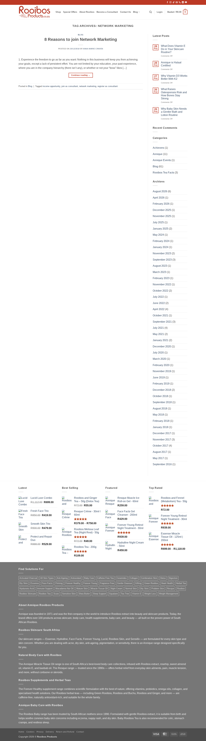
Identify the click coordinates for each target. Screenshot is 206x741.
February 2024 (161, 241)
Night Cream (116, 588)
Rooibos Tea (45, 593)
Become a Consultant (107, 12)
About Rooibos (86, 12)
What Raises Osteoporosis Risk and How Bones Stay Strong (174, 94)
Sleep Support (99, 593)
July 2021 (158, 327)
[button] (160, 12)
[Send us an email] (177, 2)
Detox (163, 578)
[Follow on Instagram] (170, 2)
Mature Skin (82, 588)
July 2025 (158, 222)
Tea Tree (125, 593)
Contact (80, 732)
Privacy (40, 732)
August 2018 (160, 408)
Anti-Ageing (62, 578)
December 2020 (162, 346)
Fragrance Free (107, 583)
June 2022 (159, 303)
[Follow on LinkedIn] (183, 2)
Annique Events (162, 160)
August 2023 (160, 265)
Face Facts (47, 583)
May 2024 (158, 234)
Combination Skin (149, 578)
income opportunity (51, 86)
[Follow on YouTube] (186, 2)
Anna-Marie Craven (93, 49)
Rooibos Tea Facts (163, 172)
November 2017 (162, 439)
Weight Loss (150, 593)
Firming (59, 583)
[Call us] (180, 2)
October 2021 (160, 315)
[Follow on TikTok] (174, 2)
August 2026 (160, 191)
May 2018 (158, 414)
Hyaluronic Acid (26, 588)
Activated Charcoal (28, 578)
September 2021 (162, 321)
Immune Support (44, 588)
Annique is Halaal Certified (171, 64)
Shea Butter (84, 593)
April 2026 (158, 197)
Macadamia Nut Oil (64, 588)
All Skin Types (47, 578)
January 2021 (160, 340)
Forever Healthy (73, 583)
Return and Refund (65, 732)
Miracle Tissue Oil (99, 588)
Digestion (173, 578)
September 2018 (162, 402)
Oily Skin (144, 588)
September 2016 (162, 464)
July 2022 (158, 296)
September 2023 (162, 259)
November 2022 (162, 284)
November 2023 (162, 253)
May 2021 (158, 334)
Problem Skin (157, 588)
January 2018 (160, 427)
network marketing (87, 86)
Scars (56, 593)
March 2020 (159, 358)
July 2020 (158, 352)
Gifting (138, 583)
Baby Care (89, 578)
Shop (58, 12)
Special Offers (70, 12)
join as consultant (69, 86)
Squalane (113, 593)
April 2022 (158, 309)
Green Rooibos (151, 583)
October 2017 (160, 445)
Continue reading (80, 75)
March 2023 (159, 272)
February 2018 (161, 421)
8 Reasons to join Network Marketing (80, 39)
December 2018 (162, 390)
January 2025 (160, 228)
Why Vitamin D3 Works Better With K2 (174, 77)
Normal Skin (131, 588)
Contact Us (125, 12)
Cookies (30, 732)
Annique (157, 154)
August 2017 (160, 452)
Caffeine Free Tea (105, 578)
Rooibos (181, 588)
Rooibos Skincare (27, 593)
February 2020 (161, 365)
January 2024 (160, 247)
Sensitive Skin (69, 593)
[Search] (150, 12)
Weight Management (168, 593)
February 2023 (161, 278)
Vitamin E (136, 593)
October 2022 (160, 290)
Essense (35, 583)
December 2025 (162, 210)
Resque (170, 588)
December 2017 (162, 433)
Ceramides (122, 578)
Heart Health (167, 583)
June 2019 (159, 377)
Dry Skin (23, 583)
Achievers (158, 147)
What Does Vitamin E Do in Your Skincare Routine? (173, 49)
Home (21, 732)
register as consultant (108, 86)
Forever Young (90, 583)
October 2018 (160, 396)
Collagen (134, 578)
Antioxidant (76, 578)
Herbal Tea (181, 583)
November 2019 (162, 371)
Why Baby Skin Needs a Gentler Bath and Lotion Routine (174, 111)
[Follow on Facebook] (167, 2)
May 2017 (158, 458)
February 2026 (161, 203)
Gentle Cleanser (124, 583)
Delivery (50, 732)
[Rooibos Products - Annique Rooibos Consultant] (35, 12)
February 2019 (161, 383)
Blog (135, 12)
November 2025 (162, 216)
